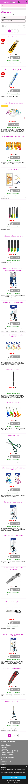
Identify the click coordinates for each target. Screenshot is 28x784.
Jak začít (3, 759)
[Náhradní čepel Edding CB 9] (13, 86)
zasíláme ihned (15, 60)
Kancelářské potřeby (11, 9)
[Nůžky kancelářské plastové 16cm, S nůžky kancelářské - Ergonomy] (13, 286)
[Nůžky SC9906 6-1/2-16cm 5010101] (13, 519)
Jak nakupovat (4, 763)
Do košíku (16, 57)
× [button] (26, 766)
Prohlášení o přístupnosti (7, 754)
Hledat (22, 2)
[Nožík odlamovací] (13, 53)
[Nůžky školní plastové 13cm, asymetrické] (13, 150)
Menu (1, 2)
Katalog (5, 25)
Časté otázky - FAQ (6, 761)
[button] (14, 780)
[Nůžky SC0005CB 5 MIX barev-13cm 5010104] (13, 349)
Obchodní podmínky (6, 745)
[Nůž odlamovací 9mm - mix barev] (13, 219)
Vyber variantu (15, 124)
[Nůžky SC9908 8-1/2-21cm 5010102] (13, 552)
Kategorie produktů (9, 5)
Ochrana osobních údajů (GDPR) (9, 751)
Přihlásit (19, 2)
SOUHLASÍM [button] (14, 777)
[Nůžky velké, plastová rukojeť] (13, 718)
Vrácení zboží (4, 749)
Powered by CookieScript (14, 782)
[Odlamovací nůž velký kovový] (13, 618)
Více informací (17, 774)
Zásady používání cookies (7, 752)
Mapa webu (4, 764)
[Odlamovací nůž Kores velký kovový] (13, 685)
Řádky (4, 26)
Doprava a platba (5, 744)
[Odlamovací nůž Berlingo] (13, 386)
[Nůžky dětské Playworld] (13, 451)
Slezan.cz (10, 2)
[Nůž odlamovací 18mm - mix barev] (13, 252)
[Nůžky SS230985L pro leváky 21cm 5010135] (13, 652)
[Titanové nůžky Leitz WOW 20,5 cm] (13, 117)
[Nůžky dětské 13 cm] (13, 185)
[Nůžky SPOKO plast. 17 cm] (13, 417)
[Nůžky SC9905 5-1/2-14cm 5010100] (13, 319)
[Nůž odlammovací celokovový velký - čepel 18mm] (13, 585)
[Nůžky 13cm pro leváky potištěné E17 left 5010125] (13, 483)
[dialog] (14, 774)
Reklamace (4, 747)
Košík (26, 2)
